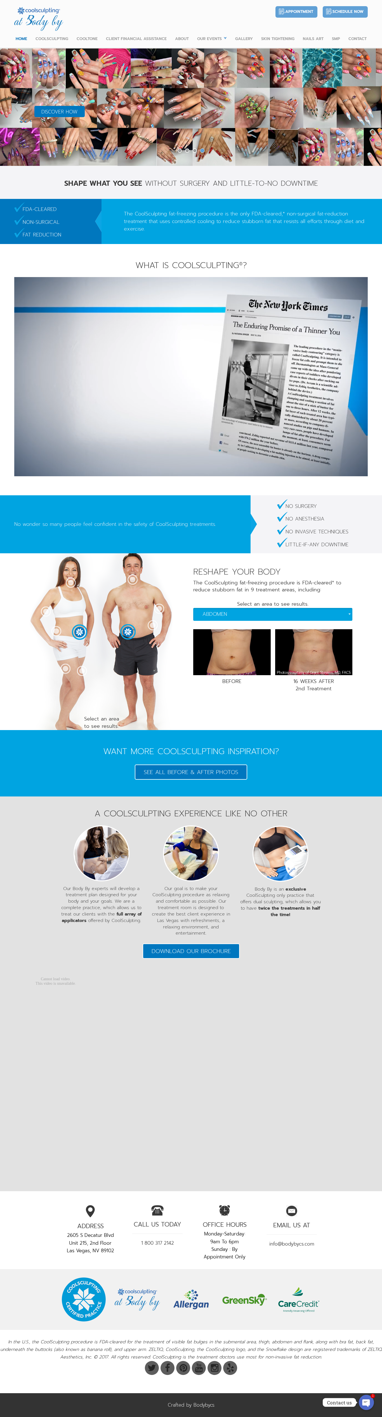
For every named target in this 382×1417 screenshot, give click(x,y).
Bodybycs (204, 1405)
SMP (336, 39)
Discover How (59, 111)
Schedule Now (348, 12)
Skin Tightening (277, 39)
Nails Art (313, 39)
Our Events (209, 39)
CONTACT (357, 39)
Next (366, 106)
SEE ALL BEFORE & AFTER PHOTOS (191, 772)
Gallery (244, 39)
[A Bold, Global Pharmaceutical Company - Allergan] (191, 1299)
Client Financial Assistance (136, 39)
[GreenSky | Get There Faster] (244, 1299)
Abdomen (214, 614)
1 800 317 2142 (157, 1243)
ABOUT (182, 39)
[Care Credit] (298, 1299)
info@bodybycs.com (291, 1244)
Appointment (299, 12)
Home (21, 39)
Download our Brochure (191, 951)
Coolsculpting (52, 39)
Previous (16, 106)
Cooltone (87, 39)
